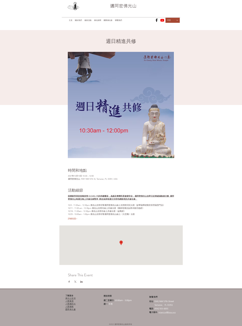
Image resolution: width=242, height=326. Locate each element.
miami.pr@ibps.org (167, 312)
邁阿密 (116, 6)
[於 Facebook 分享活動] (69, 282)
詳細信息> (72, 218)
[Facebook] (156, 20)
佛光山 (130, 6)
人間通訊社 (70, 304)
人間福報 (69, 306)
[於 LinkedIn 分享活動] (81, 282)
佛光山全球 (70, 298)
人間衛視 (69, 301)
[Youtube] (162, 20)
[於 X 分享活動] (75, 282)
